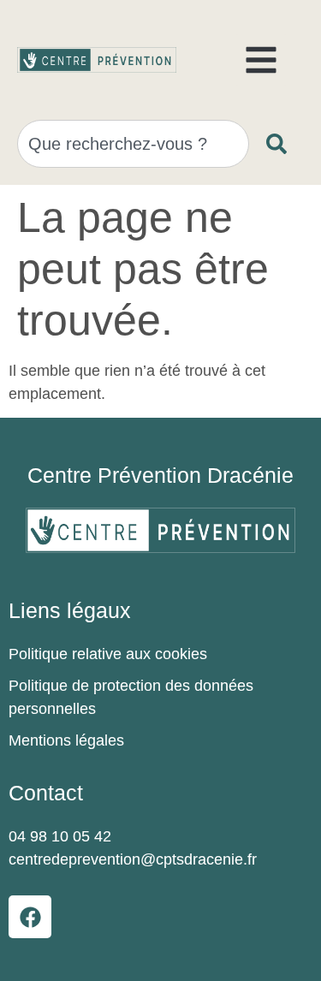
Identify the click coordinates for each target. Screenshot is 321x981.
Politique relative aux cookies (108, 654)
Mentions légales (66, 740)
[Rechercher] (280, 144)
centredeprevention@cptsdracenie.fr (133, 859)
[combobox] (133, 144)
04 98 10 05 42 (60, 836)
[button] (261, 60)
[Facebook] (30, 916)
